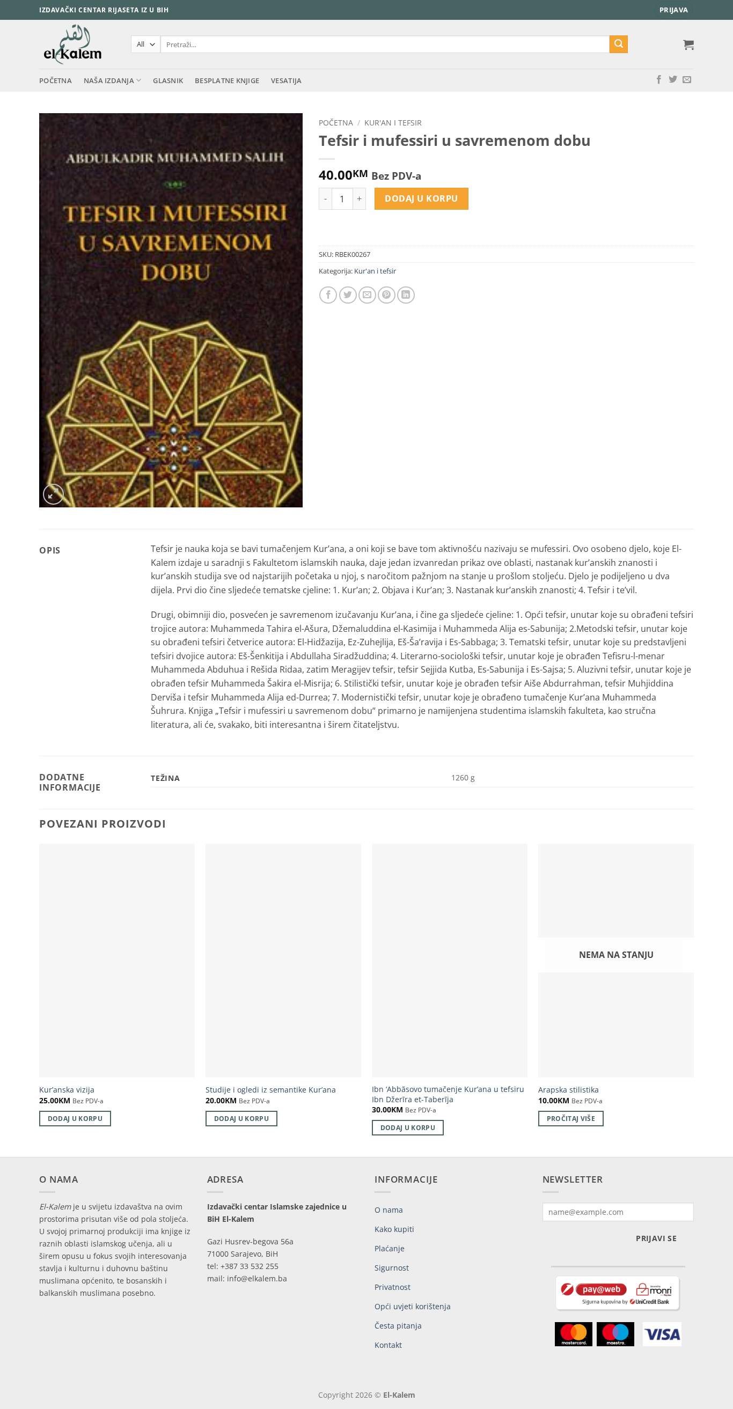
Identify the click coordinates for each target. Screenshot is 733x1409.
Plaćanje (390, 1248)
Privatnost (393, 1287)
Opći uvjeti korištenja (413, 1306)
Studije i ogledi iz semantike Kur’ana (271, 1090)
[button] (674, 10)
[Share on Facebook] (328, 295)
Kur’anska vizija (66, 1090)
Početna (55, 80)
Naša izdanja (109, 80)
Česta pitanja (398, 1326)
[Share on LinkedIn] (406, 295)
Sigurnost (392, 1268)
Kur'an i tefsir (393, 122)
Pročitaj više (571, 1119)
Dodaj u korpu (421, 198)
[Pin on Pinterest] (386, 295)
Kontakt (388, 1345)
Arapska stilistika (568, 1090)
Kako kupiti (394, 1229)
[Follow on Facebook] (659, 80)
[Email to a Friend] (367, 295)
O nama (389, 1210)
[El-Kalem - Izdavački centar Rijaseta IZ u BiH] (77, 44)
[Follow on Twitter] (673, 80)
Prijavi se (656, 1238)
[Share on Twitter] (348, 295)
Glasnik (168, 80)
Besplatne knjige (227, 80)
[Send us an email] (687, 80)
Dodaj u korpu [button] (75, 1119)
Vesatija (286, 80)
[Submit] (619, 44)
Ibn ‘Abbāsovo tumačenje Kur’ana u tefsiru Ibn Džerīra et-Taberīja (448, 1094)
